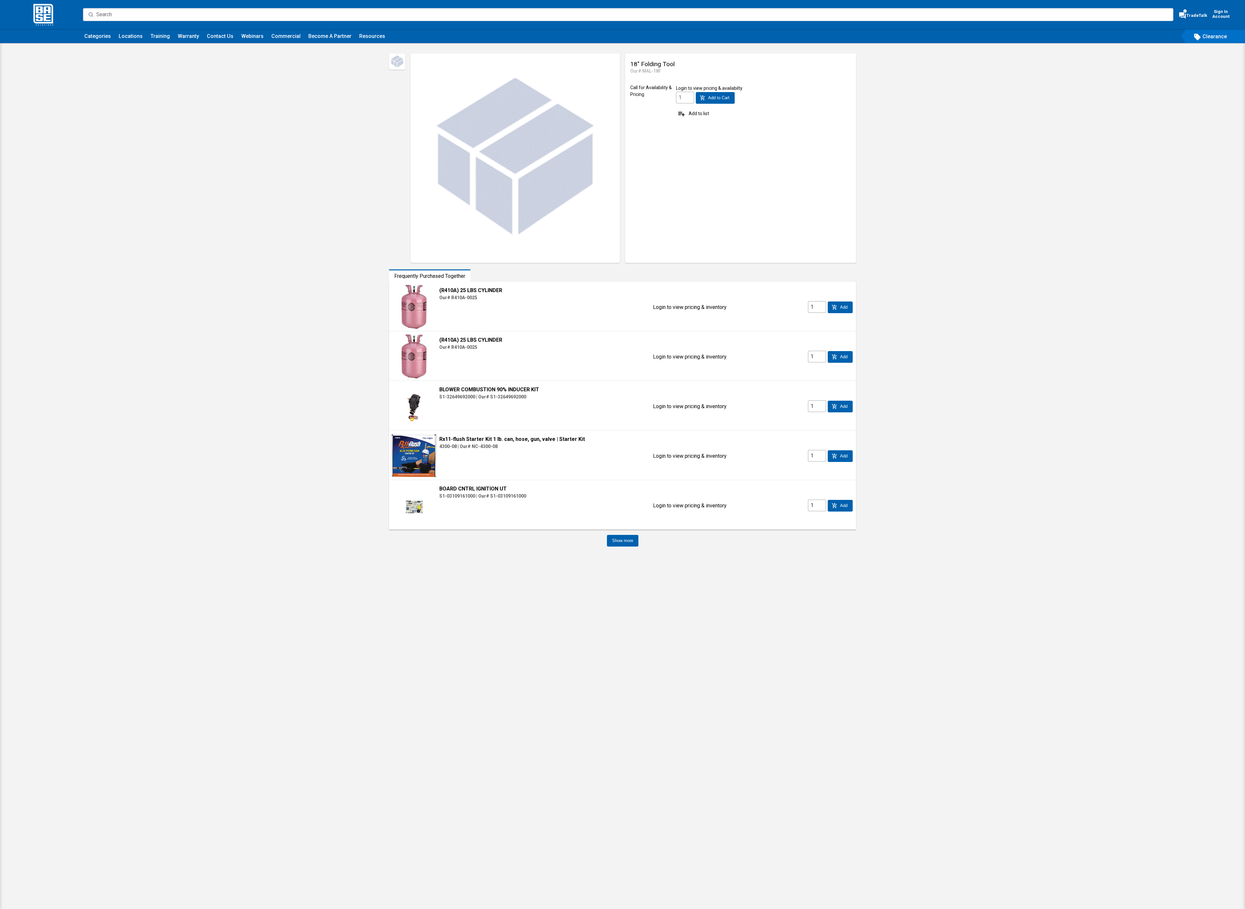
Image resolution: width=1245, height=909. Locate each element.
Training (160, 36)
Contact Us (220, 36)
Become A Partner (329, 36)
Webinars (252, 36)
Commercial (286, 36)
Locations (131, 36)
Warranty (188, 36)
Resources (372, 36)
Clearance (1210, 36)
